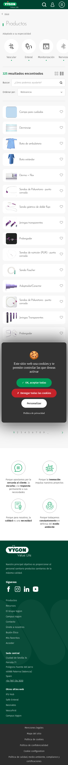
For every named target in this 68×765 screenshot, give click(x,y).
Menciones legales (34, 727)
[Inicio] (10, 4)
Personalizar (34, 403)
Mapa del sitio (34, 733)
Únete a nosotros (15, 627)
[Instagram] (19, 590)
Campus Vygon (14, 616)
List (62, 73)
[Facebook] (10, 590)
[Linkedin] (28, 590)
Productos (11, 600)
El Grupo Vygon (14, 611)
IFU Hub (10, 694)
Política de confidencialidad (34, 745)
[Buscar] (44, 4)
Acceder (10, 643)
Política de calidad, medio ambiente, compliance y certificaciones (34, 759)
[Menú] (62, 4)
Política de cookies (34, 739)
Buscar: (6, 82)
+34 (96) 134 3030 (14, 680)
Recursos (11, 605)
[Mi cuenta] (52, 4)
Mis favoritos (13, 637)
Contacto (10, 621)
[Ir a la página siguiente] (62, 432)
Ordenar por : (9, 92)
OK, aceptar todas (35, 382)
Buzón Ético (12, 632)
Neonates (11, 705)
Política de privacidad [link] (34, 413)
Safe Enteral (12, 699)
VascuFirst (11, 710)
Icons (56, 73)
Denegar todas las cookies (35, 393)
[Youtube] (37, 590)
